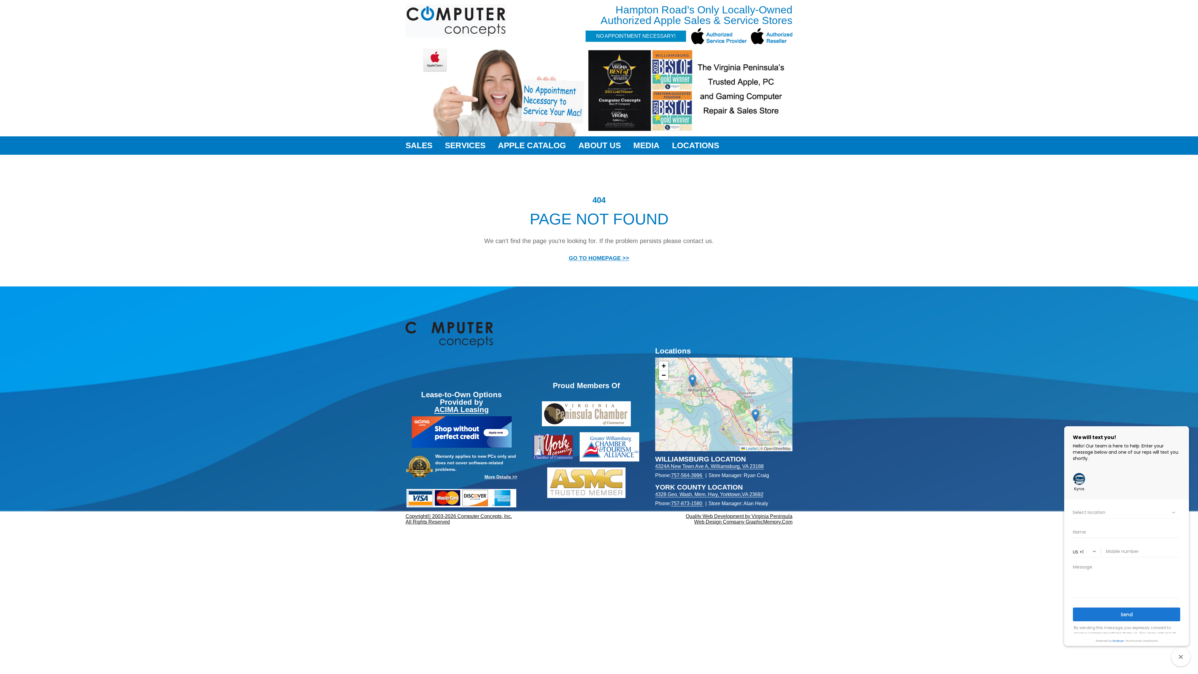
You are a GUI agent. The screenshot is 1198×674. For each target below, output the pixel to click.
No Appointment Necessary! (635, 36)
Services (465, 145)
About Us (599, 145)
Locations (695, 145)
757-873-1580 (686, 503)
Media (646, 145)
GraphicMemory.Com (769, 522)
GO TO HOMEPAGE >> (599, 258)
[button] (692, 380)
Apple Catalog (532, 145)
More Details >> (501, 476)
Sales (419, 145)
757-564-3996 (686, 475)
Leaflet (751, 448)
